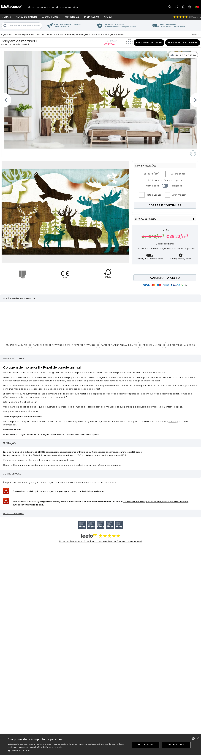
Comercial (72, 17)
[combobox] (193, 738)
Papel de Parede (27, 17)
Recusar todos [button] (176, 744)
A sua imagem (51, 17)
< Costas (195, 34)
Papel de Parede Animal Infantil (119, 345)
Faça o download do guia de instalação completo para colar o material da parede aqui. (58, 491)
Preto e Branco (153, 194)
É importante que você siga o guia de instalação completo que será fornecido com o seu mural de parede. (100, 503)
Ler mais (58, 747)
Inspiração (91, 17)
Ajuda (108, 17)
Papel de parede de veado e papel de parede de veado (64, 345)
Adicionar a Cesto (165, 277)
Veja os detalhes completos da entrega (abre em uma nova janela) (38, 460)
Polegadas (176, 185)
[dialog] (100, 744)
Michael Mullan (152, 345)
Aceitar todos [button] (146, 744)
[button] (67, 751)
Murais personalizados (181, 345)
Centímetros (152, 185)
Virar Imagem (179, 194)
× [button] (197, 738)
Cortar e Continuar (165, 205)
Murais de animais (16, 345)
